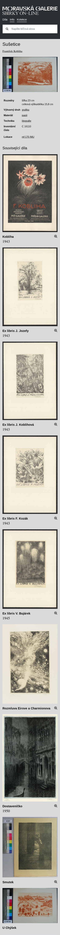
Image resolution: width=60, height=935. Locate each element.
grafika (25, 109)
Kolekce (22, 19)
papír (24, 115)
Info (12, 19)
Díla (4, 19)
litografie (26, 121)
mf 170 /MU (28, 137)
